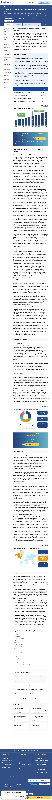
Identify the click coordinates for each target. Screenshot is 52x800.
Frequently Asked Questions (7, 81)
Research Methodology (36, 25)
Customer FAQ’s (19, 780)
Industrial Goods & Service (12, 6)
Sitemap (19, 784)
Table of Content (27, 24)
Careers (7, 780)
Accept (22, 796)
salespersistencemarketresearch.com (27, 750)
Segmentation (17, 24)
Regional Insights (6, 60)
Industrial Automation (9, 21)
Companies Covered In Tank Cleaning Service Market (7, 72)
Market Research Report (7, 786)
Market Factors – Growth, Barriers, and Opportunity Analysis (7, 46)
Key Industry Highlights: (7, 38)
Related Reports (6, 86)
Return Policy (7, 784)
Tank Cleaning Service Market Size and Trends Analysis (7, 31)
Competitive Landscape (7, 65)
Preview (8, 24)
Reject (17, 796)
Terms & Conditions (7, 782)
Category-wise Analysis (7, 55)
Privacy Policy (19, 782)
